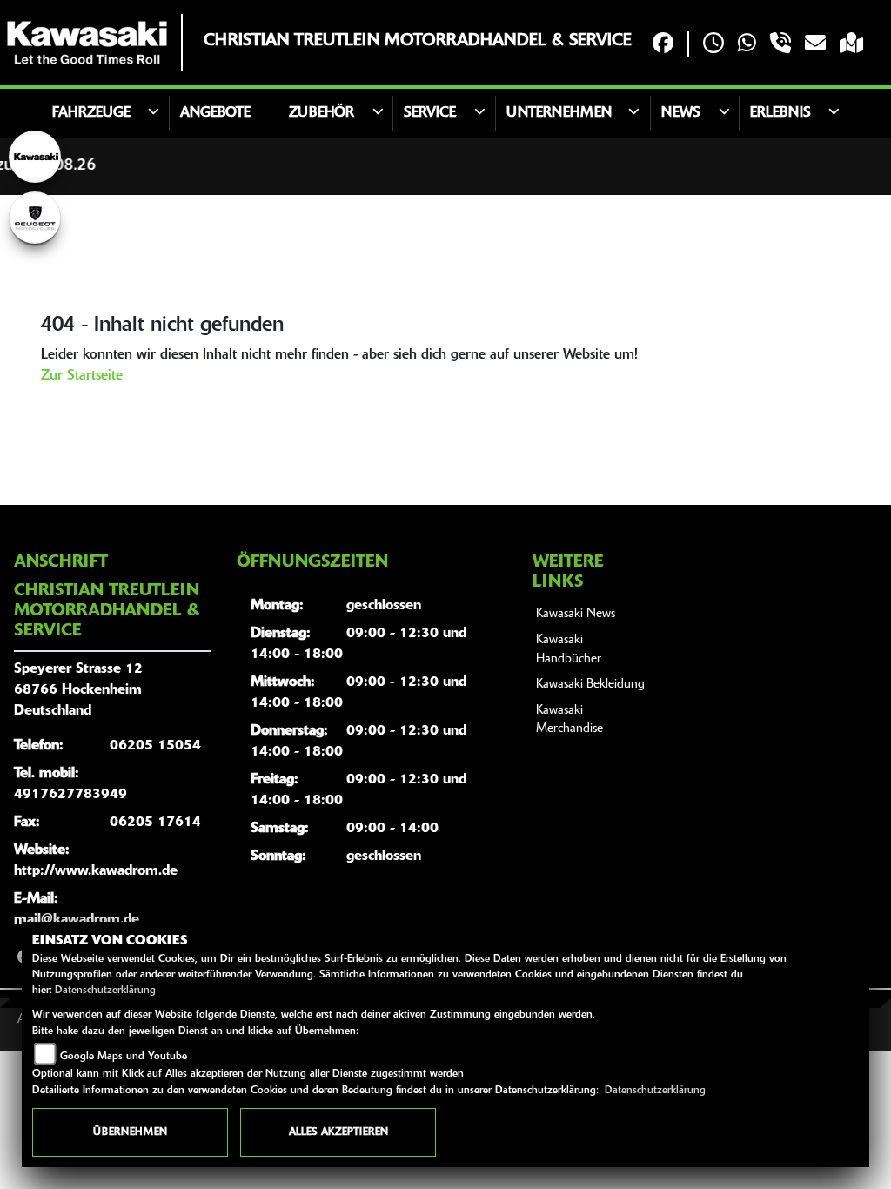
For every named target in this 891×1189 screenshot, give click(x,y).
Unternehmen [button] (559, 113)
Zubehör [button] (321, 113)
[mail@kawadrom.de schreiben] (815, 44)
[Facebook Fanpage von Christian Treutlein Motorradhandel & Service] (663, 44)
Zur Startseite (82, 376)
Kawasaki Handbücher (568, 650)
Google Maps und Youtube (123, 1056)
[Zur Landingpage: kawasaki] (35, 157)
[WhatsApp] (747, 44)
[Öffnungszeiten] (713, 44)
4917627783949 (70, 795)
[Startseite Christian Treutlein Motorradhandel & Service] (87, 43)
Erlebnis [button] (780, 113)
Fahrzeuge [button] (91, 113)
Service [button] (430, 113)
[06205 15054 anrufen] (780, 44)
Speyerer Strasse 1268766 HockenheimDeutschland (78, 690)
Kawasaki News (575, 614)
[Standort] (851, 44)
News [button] (680, 113)
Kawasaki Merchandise (569, 720)
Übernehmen (130, 1132)
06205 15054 (155, 746)
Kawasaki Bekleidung (590, 684)
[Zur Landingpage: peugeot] (35, 217)
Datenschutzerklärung (105, 990)
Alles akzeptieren (338, 1132)
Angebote (215, 113)
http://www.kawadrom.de (96, 871)
